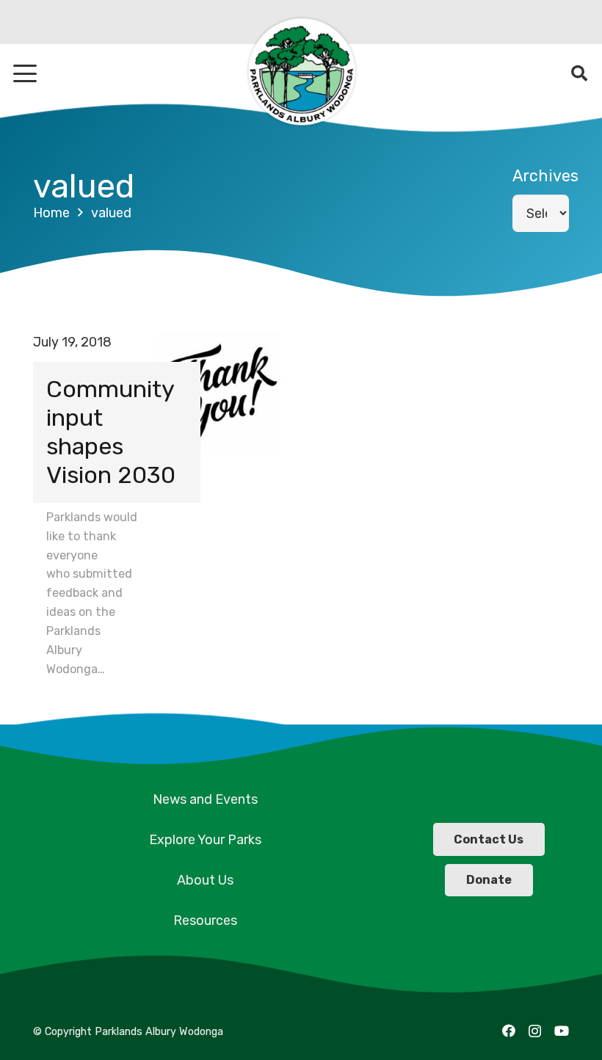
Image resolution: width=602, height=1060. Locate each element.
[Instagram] (535, 1031)
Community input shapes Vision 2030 (110, 432)
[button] (25, 73)
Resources (205, 920)
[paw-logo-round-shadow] (301, 73)
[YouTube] (561, 1030)
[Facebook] (508, 1030)
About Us (205, 880)
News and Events (205, 799)
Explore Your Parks (205, 840)
